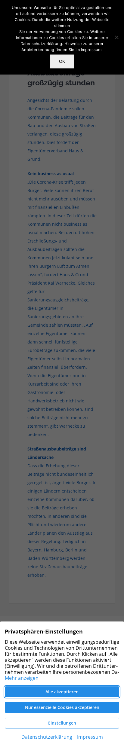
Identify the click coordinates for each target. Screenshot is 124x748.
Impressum (91, 49)
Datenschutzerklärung (41, 43)
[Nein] (116, 37)
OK (62, 61)
